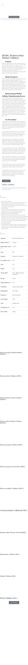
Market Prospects (11, 77)
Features (8, 61)
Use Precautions (10, 119)
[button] (2, 5)
